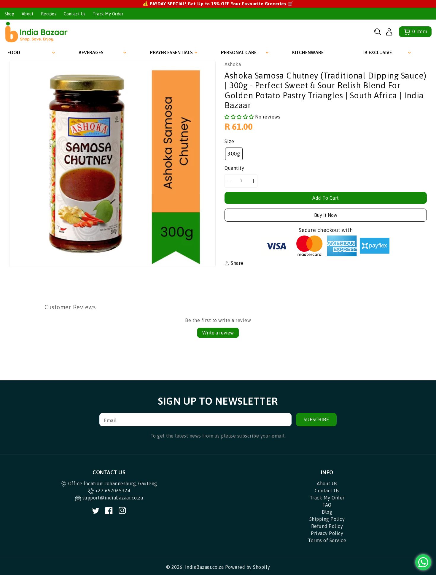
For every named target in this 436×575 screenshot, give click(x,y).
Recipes (49, 14)
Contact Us (75, 14)
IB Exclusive (377, 52)
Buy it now (325, 215)
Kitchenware (308, 52)
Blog (327, 512)
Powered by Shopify (247, 567)
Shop (9, 14)
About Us (327, 483)
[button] (377, 31)
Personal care (239, 52)
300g (233, 153)
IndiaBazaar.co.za (204, 567)
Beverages (91, 52)
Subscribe (316, 419)
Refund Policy (327, 526)
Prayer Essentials (171, 52)
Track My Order (108, 14)
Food (13, 52)
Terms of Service (327, 540)
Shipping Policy (327, 519)
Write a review (218, 332)
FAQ (327, 504)
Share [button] (237, 263)
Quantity (234, 168)
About (28, 14)
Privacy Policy (327, 533)
